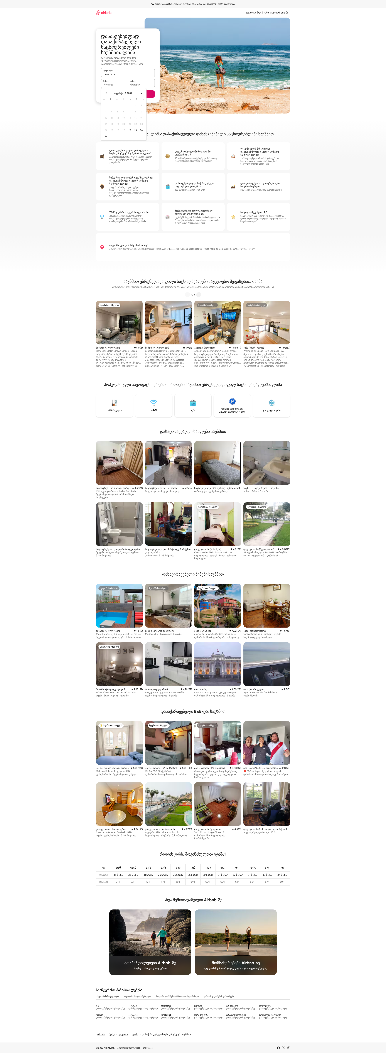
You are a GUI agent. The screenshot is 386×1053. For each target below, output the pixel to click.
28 (129, 130)
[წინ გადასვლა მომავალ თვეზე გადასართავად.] (141, 93)
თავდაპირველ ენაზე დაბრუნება (218, 4)
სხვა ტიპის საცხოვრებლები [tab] (137, 996)
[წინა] (187, 294)
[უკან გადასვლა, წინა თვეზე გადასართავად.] (106, 93)
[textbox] (114, 84)
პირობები (148, 1047)
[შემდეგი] (198, 294)
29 (135, 130)
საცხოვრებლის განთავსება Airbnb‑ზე (267, 12)
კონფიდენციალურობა (128, 1047)
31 (106, 136)
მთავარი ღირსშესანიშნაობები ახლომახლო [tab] (177, 996)
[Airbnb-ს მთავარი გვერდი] (103, 12)
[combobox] (127, 74)
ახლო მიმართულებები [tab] (107, 996)
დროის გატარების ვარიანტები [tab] (219, 996)
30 (141, 130)
